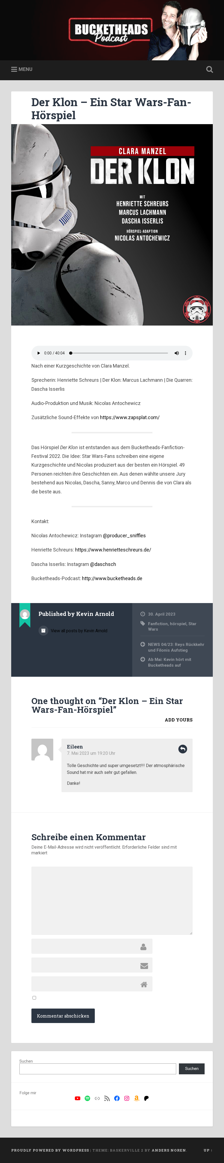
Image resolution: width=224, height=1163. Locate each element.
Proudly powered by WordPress (50, 1150)
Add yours (179, 720)
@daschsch (103, 564)
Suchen (26, 1061)
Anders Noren (169, 1150)
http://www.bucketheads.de (112, 578)
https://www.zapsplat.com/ (130, 417)
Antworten (182, 749)
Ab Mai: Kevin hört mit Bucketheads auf (169, 662)
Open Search (208, 69)
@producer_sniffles (124, 535)
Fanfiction (158, 623)
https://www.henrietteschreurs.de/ (113, 550)
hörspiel (178, 623)
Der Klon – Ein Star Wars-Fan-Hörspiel (111, 109)
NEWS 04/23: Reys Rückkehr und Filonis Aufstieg (176, 647)
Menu (26, 69)
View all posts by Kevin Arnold (78, 630)
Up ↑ (208, 1150)
